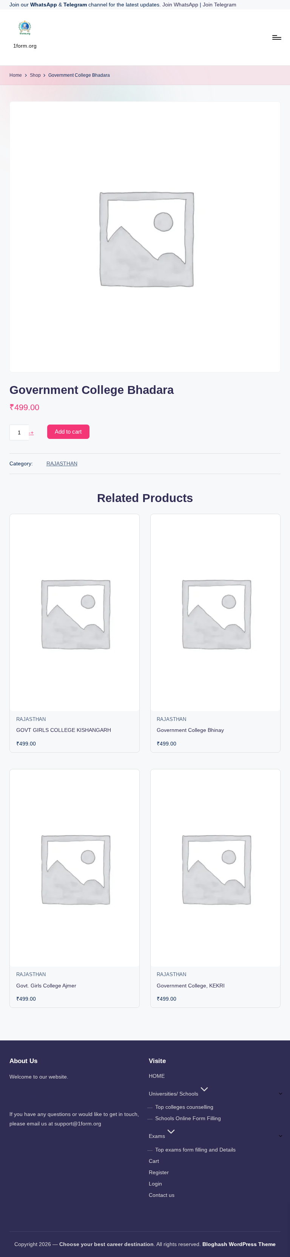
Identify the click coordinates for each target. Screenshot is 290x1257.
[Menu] (276, 37)
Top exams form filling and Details (195, 1150)
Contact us (161, 1195)
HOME (157, 1076)
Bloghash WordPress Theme (239, 1244)
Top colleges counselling (184, 1107)
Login (155, 1184)
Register (159, 1172)
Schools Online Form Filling (188, 1118)
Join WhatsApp (181, 5)
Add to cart (68, 431)
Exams (157, 1136)
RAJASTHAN (61, 463)
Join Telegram (219, 5)
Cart (154, 1161)
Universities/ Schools (173, 1094)
